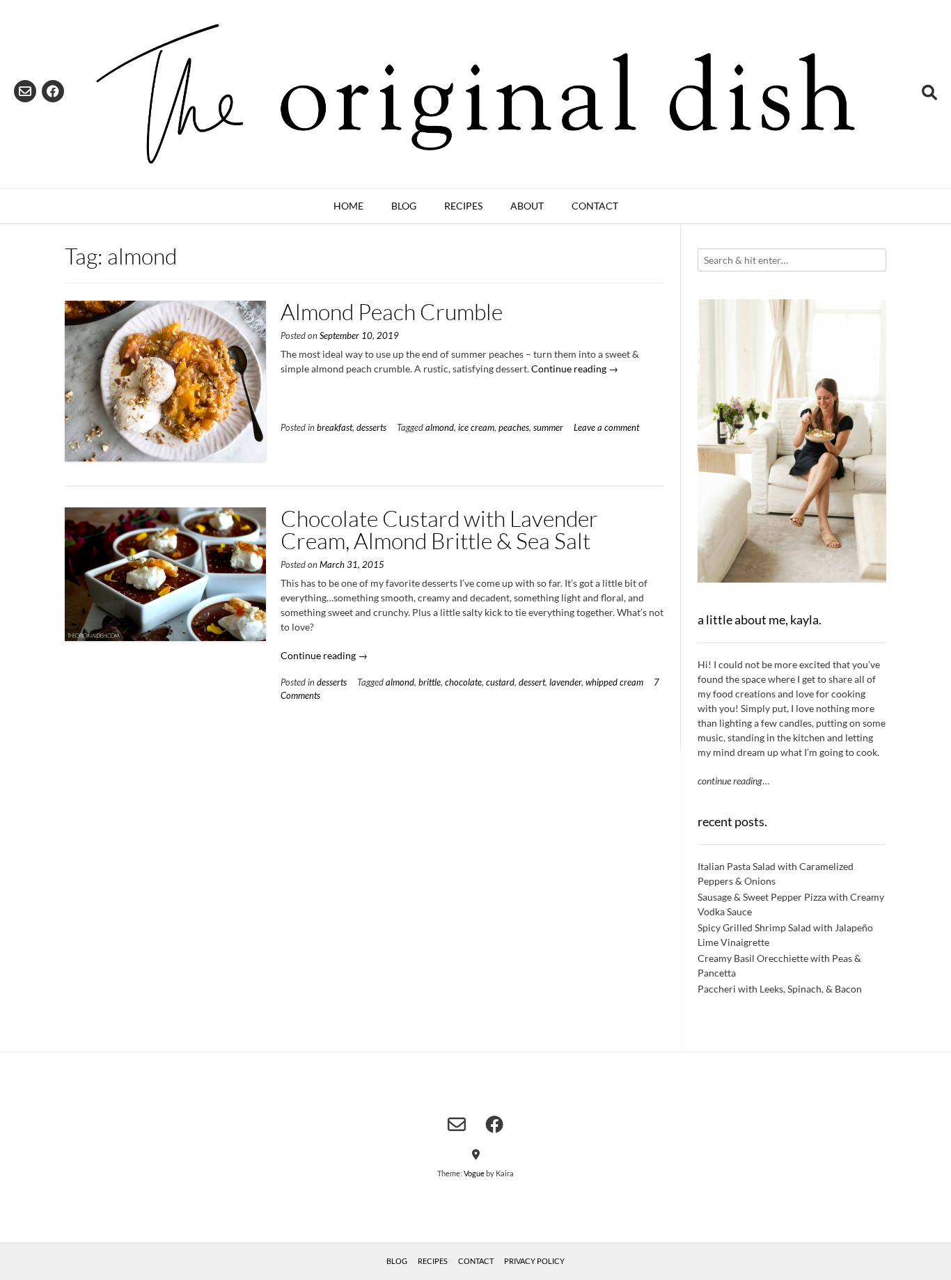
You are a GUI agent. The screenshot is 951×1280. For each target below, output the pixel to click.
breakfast (334, 427)
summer (548, 427)
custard (500, 682)
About (527, 206)
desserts (371, 427)
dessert (532, 682)
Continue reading (574, 368)
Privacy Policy (534, 1260)
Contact (595, 206)
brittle (429, 682)
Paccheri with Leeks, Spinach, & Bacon (780, 989)
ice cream (476, 427)
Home (348, 206)
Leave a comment (606, 427)
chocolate (463, 682)
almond (439, 427)
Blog (403, 206)
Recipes (463, 206)
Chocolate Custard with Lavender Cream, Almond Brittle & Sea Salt (439, 529)
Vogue (474, 1173)
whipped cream (614, 682)
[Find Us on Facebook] (53, 91)
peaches (513, 427)
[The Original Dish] (475, 93)
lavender (565, 682)
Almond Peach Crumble (392, 311)
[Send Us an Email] (25, 91)
